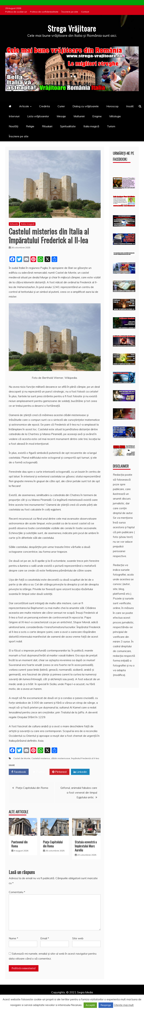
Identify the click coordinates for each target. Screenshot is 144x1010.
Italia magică (91, 126)
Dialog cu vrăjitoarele (86, 106)
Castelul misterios (40, 758)
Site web (77, 938)
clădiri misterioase (60, 758)
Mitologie (115, 116)
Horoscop (112, 106)
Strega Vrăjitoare (72, 28)
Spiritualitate (68, 126)
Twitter (40, 772)
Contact (85, 11)
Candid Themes (109, 997)
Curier (61, 106)
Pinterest (60, 772)
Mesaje (61, 116)
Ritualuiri (47, 126)
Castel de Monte (21, 758)
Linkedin (81, 772)
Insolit (130, 106)
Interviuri (14, 116)
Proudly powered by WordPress (45, 997)
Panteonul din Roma (19, 844)
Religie (30, 126)
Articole (24, 106)
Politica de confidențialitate (44, 11)
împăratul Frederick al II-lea (85, 758)
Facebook (19, 772)
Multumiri (79, 116)
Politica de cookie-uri (16, 11)
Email (44, 938)
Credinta (44, 106)
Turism (111, 126)
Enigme (97, 116)
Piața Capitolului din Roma (32, 788)
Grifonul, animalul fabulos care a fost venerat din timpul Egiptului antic (78, 792)
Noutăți (13, 126)
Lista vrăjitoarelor (38, 116)
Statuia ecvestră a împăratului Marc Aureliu (86, 846)
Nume (13, 938)
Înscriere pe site (69, 11)
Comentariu (17, 892)
